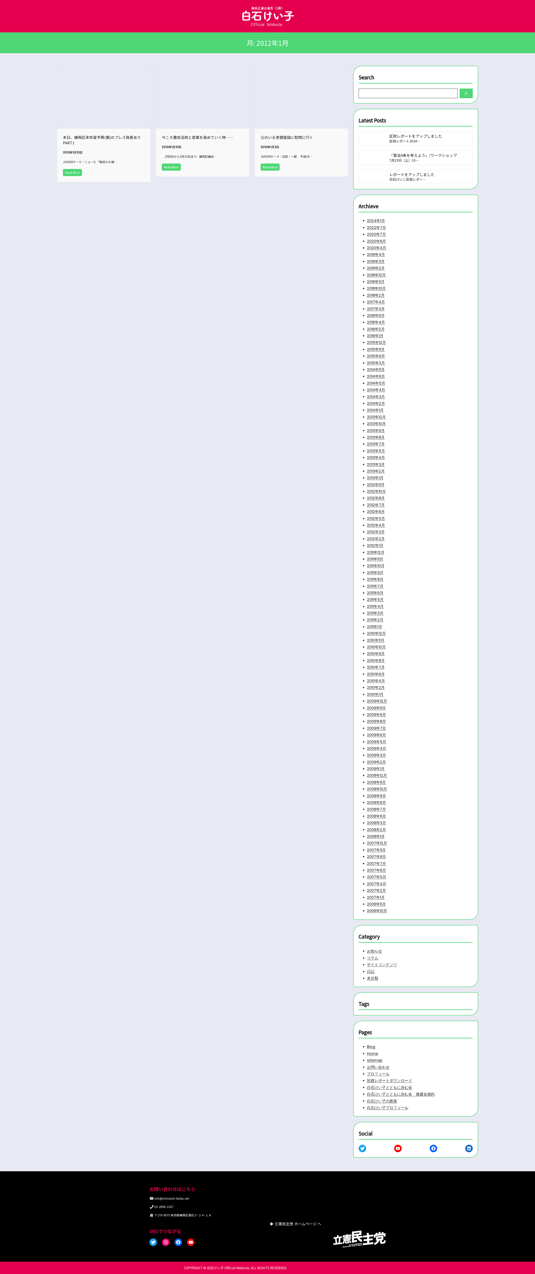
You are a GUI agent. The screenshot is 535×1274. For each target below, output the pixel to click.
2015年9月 (376, 356)
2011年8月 (375, 579)
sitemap (374, 1060)
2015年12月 (376, 342)
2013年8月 (376, 437)
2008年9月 (376, 795)
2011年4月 (375, 606)
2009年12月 (377, 701)
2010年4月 (376, 680)
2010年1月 (375, 694)
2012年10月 (376, 491)
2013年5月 (376, 450)
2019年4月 (376, 254)
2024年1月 (376, 220)
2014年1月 (375, 410)
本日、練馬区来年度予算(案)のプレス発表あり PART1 (104, 140)
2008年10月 (377, 789)
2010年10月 (376, 647)
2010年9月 (376, 653)
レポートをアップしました (412, 174)
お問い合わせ (378, 1067)
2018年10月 (376, 288)
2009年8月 (376, 721)
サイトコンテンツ (382, 964)
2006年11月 (376, 904)
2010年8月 (376, 660)
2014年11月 (376, 369)
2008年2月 (376, 829)
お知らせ (374, 951)
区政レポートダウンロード (389, 1080)
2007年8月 (376, 856)
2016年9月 (376, 315)
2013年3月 (376, 464)
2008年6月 (376, 816)
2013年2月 (376, 471)
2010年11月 (376, 640)
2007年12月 (377, 843)
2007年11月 (376, 850)
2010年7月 (376, 667)
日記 (370, 971)
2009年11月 (376, 708)
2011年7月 (375, 586)
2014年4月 (376, 389)
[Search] (466, 93)
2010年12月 (376, 633)
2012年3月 (376, 531)
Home (372, 1053)
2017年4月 (376, 302)
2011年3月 (375, 613)
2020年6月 (376, 241)
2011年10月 (376, 565)
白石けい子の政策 (382, 1101)
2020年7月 (376, 234)
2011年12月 (376, 552)
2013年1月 (375, 477)
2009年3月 (376, 755)
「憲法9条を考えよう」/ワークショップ (423, 155)
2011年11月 (375, 559)
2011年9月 (375, 572)
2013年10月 (376, 423)
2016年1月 (375, 335)
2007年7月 (376, 863)
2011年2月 (375, 619)
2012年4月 (376, 525)
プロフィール (378, 1073)
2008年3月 (376, 822)
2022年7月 (376, 227)
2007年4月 (376, 883)
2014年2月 (376, 403)
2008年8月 (376, 802)
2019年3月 (376, 261)
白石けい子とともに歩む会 (389, 1087)
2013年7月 (376, 444)
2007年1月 (376, 897)
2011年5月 (375, 599)
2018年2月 (376, 295)
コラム (372, 957)
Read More (72, 172)
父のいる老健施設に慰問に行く (287, 137)
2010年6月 (376, 674)
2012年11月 (376, 484)
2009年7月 (376, 728)
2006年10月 (377, 910)
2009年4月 (376, 748)
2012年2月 (376, 538)
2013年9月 (376, 430)
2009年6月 (376, 734)
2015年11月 (376, 349)
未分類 (372, 978)
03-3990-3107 (163, 1207)
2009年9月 (376, 714)
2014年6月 (376, 376)
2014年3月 (376, 396)
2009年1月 (376, 768)
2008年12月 (377, 775)
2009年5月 (376, 741)
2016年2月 (376, 329)
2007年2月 (376, 890)
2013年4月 (376, 457)
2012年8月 (376, 498)
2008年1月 (376, 836)
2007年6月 (376, 870)
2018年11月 (376, 281)
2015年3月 (376, 362)
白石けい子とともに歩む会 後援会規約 (401, 1094)
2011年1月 (374, 626)
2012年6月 (376, 511)
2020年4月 (376, 247)
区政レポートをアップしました (416, 136)
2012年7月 (376, 505)
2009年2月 (376, 762)
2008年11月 (376, 782)
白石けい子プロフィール (387, 1107)
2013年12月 (376, 417)
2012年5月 (376, 518)
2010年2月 (376, 687)
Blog (371, 1046)
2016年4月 (376, 322)
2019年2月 (376, 268)
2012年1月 (375, 545)
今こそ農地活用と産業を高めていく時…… (197, 137)
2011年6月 (375, 592)
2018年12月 (376, 275)
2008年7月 (376, 809)
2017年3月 (376, 308)
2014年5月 (376, 383)
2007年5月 (376, 876)
